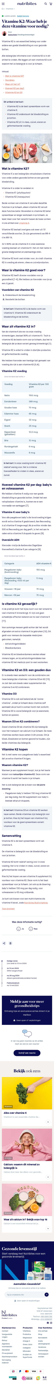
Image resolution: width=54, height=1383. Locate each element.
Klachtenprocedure (9, 1356)
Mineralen (27, 1351)
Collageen (27, 1348)
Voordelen (9, 80)
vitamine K (24, 223)
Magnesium (27, 1338)
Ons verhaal (42, 1331)
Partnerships (43, 1350)
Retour (4, 1340)
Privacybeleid (7, 1353)
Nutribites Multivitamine (36, 903)
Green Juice (27, 1344)
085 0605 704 (46, 1316)
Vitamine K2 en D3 (13, 93)
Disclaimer (6, 1350)
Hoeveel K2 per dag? (14, 89)
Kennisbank (42, 1338)
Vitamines (27, 1331)
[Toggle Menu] (3, 4)
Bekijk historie (23, 16)
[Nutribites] (27, 3)
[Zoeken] (46, 4)
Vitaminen (9, 9)
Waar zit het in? (12, 84)
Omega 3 (26, 1341)
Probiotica (27, 1334)
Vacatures (42, 1347)
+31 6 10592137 (46, 1319)
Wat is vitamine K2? (14, 76)
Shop (40, 1334)
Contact (5, 1331)
